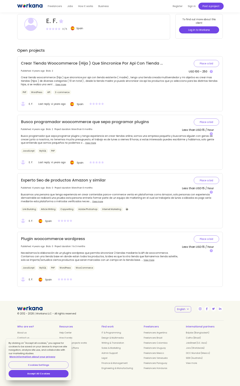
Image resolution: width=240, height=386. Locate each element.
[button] (206, 63)
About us (22, 332)
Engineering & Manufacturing (117, 368)
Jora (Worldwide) (195, 347)
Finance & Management (115, 363)
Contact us (23, 337)
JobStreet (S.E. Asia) (196, 342)
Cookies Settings (38, 365)
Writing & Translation (113, 342)
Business (103, 6)
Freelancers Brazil (153, 337)
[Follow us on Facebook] (206, 308)
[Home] (30, 6)
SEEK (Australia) (194, 357)
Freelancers (55, 6)
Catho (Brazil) (193, 337)
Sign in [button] (192, 6)
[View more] (211, 72)
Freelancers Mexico (154, 353)
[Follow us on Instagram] (200, 308)
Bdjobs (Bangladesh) (197, 332)
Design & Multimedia (113, 337)
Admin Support (110, 353)
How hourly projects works (73, 342)
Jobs (70, 6)
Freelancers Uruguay (155, 347)
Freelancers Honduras (155, 368)
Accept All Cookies (38, 373)
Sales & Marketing (111, 347)
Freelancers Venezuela (156, 357)
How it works (85, 6)
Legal (104, 357)
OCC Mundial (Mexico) (198, 353)
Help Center (65, 332)
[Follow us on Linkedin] (220, 308)
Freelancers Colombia (155, 342)
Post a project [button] (211, 6)
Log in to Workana (199, 30)
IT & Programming (111, 332)
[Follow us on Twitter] (213, 308)
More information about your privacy (32, 356)
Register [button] (178, 6)
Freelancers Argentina (155, 332)
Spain (79, 28)
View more (60, 84)
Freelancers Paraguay (155, 363)
